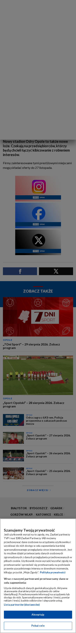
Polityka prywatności (52, 572)
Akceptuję (38, 614)
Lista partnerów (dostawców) (22, 604)
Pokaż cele (37, 625)
